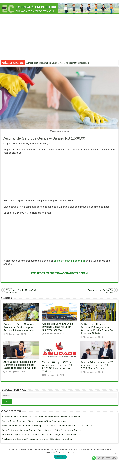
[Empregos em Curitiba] (59, 9)
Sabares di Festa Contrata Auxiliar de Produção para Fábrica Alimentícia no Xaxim (20, 327)
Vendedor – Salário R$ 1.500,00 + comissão (21, 290)
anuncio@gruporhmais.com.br (69, 261)
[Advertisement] (59, 41)
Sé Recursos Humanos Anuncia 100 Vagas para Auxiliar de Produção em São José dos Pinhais (97, 329)
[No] (115, 453)
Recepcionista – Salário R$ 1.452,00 (100, 290)
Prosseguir (60, 457)
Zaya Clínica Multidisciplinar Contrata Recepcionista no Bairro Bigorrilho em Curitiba (19, 364)
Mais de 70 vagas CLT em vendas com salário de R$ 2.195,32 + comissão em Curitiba (57, 367)
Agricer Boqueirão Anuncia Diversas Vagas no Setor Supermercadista (57, 63)
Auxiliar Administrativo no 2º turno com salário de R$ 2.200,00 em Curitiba (96, 365)
